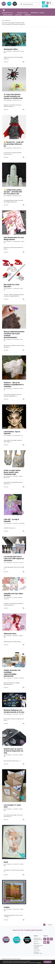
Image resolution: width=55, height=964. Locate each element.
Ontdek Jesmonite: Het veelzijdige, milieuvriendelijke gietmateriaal (12, 673)
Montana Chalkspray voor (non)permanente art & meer (14, 711)
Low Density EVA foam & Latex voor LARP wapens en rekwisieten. (14, 559)
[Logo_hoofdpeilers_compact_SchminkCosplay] (17, 936)
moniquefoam (9, 51)
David (6, 862)
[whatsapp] (46, 6)
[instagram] (48, 939)
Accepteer (47, 962)
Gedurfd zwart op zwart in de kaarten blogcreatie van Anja (13, 751)
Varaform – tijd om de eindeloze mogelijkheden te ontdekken (14, 384)
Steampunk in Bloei (11, 49)
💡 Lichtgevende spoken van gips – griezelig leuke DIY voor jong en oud (13, 192)
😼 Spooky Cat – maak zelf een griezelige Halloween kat (13, 144)
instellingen (38, 962)
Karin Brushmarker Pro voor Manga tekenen (14, 238)
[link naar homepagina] (3, 10)
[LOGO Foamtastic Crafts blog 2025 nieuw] (9, 1)
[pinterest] (51, 939)
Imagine (7, 907)
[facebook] (43, 2)
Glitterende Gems (10, 634)
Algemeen (20, 597)
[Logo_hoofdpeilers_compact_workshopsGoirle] (27, 936)
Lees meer (6, 61)
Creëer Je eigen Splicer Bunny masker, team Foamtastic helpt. (12, 472)
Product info (21, 562)
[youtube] (43, 6)
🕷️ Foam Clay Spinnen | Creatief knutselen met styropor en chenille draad (13, 96)
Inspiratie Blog (21, 523)
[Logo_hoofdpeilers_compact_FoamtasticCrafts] (6, 936)
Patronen (8, 477)
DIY (20, 100)
